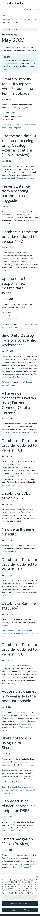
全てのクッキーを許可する (20, 910)
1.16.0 (4, 595)
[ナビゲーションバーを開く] (3, 3)
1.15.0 (13, 683)
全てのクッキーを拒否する (20, 904)
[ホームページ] (4, 15)
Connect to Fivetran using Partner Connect (19, 432)
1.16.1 (12, 485)
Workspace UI (25, 867)
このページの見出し (11, 29)
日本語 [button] (27, 9)
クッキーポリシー (22, 884)
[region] (20, 894)
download (26, 512)
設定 (20, 897)
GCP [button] (35, 9)
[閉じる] (37, 876)
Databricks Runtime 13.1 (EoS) (17, 630)
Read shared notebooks (24, 790)
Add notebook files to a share (17, 787)
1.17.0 (4, 270)
